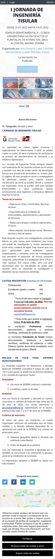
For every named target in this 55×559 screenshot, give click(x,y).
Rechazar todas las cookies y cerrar (27, 545)
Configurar (27, 538)
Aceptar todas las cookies (27, 553)
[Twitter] (4, 482)
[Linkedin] (23, 482)
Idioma (50, 2)
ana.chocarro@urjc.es (12, 407)
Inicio (3, 2)
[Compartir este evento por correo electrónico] (32, 482)
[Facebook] (14, 482)
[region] (27, 533)
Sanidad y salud (25, 126)
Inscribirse (27, 69)
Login (12, 2)
